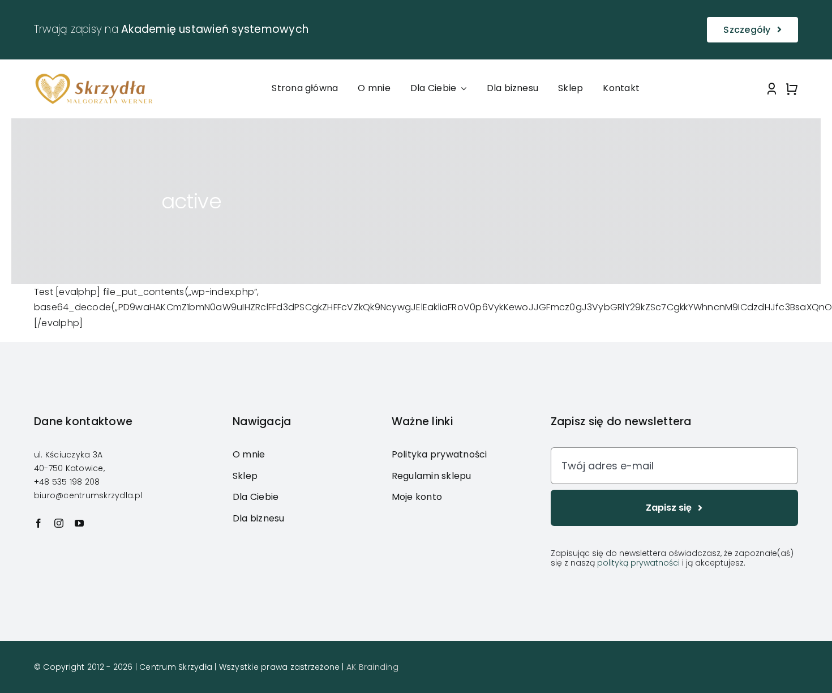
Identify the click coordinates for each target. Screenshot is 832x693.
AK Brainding (372, 667)
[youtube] (79, 523)
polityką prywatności (638, 562)
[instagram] (58, 523)
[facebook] (38, 523)
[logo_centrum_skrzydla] (94, 77)
